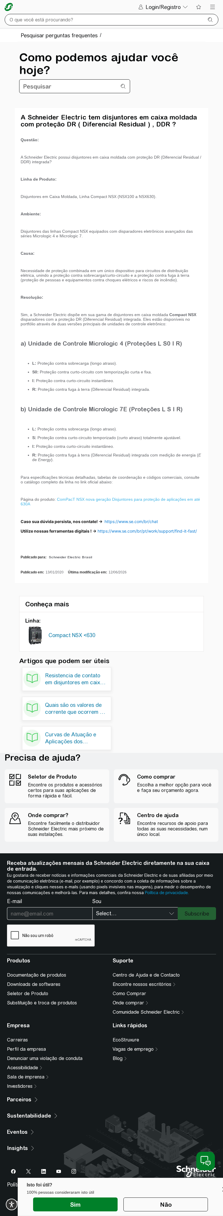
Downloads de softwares (33, 984)
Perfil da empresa (26, 1049)
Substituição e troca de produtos (42, 1003)
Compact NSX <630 (71, 635)
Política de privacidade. (167, 892)
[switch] (12, 1204)
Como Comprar (129, 993)
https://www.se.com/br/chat (131, 521)
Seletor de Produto (27, 993)
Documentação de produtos (36, 975)
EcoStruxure (126, 1040)
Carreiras (17, 1040)
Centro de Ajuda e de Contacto (146, 975)
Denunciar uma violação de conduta (44, 1058)
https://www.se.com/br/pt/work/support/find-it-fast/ (147, 531)
